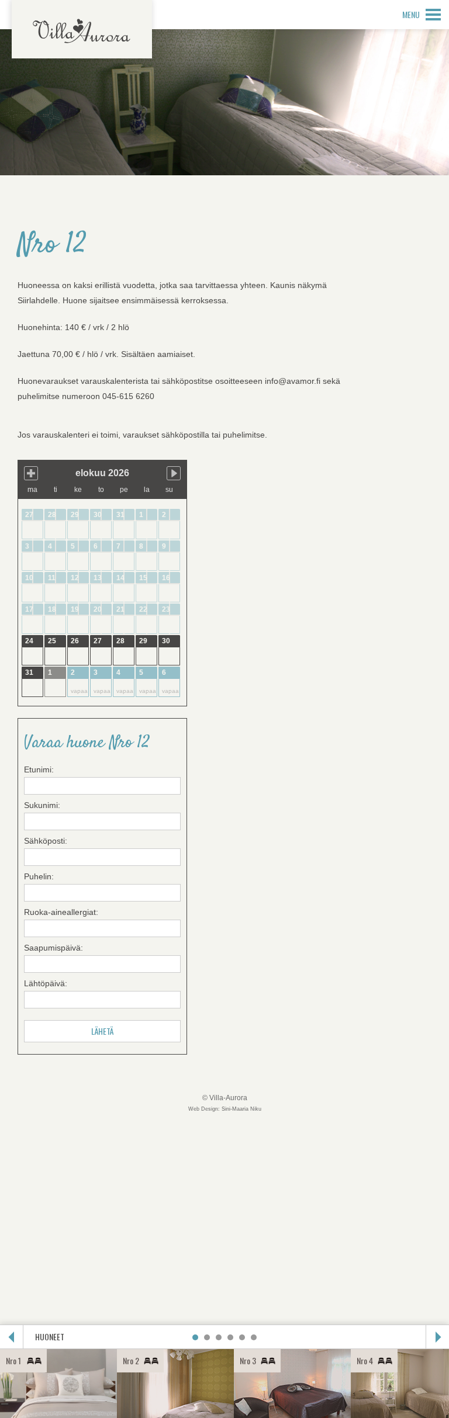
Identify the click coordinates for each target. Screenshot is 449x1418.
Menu (411, 14)
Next (437, 1336)
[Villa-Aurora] (82, 29)
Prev (11, 1336)
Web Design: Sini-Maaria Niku (224, 1109)
